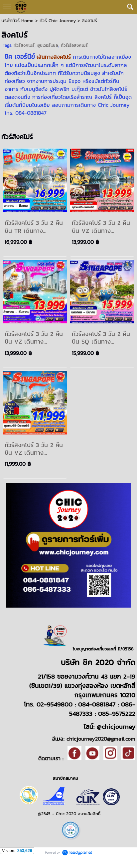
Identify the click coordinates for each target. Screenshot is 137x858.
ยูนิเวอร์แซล (47, 45)
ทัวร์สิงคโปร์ (24, 45)
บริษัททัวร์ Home (17, 20)
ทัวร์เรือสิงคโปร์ (74, 45)
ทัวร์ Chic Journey (58, 20)
